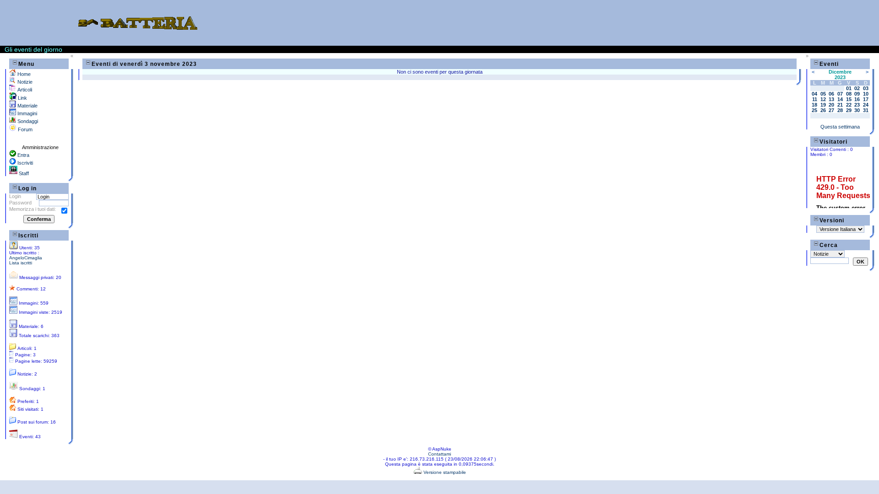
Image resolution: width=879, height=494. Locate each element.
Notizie (24, 82)
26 (823, 110)
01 (849, 88)
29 (849, 110)
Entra (22, 155)
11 (814, 99)
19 (823, 104)
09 (857, 94)
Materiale (27, 105)
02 (857, 88)
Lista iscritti (20, 262)
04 (814, 94)
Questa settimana (840, 126)
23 (857, 104)
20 (831, 104)
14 (840, 99)
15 (849, 99)
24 (865, 104)
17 (865, 99)
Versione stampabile (444, 472)
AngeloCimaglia (25, 257)
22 (849, 104)
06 (831, 94)
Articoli (24, 89)
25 (814, 110)
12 (823, 99)
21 (840, 104)
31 (865, 110)
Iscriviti (24, 163)
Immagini (26, 113)
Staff (23, 173)
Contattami (439, 453)
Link (21, 98)
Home (23, 74)
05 (823, 94)
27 (831, 110)
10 (865, 94)
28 (840, 110)
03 (865, 88)
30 (857, 110)
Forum (24, 129)
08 (849, 94)
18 (814, 104)
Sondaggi (27, 121)
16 (857, 99)
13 (831, 99)
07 (840, 94)
